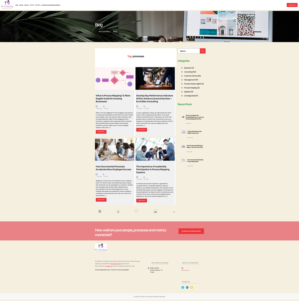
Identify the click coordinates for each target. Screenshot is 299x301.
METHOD (21, 5)
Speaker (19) (188, 91)
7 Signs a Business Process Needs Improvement (194, 132)
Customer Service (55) (192, 75)
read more (101, 131)
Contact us (292, 5)
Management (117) (191, 79)
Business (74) (189, 67)
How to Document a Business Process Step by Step (195, 160)
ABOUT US (26, 5)
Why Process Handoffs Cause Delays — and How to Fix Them (195, 146)
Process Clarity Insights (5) (194, 83)
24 (155, 212)
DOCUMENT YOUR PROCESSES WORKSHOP (51, 5)
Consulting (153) (190, 71)
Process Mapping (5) (192, 87)
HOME (16, 5)
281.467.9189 (185, 270)
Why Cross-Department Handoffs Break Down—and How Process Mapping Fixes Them (195, 117)
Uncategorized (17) (191, 95)
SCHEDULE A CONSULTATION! (191, 231)
